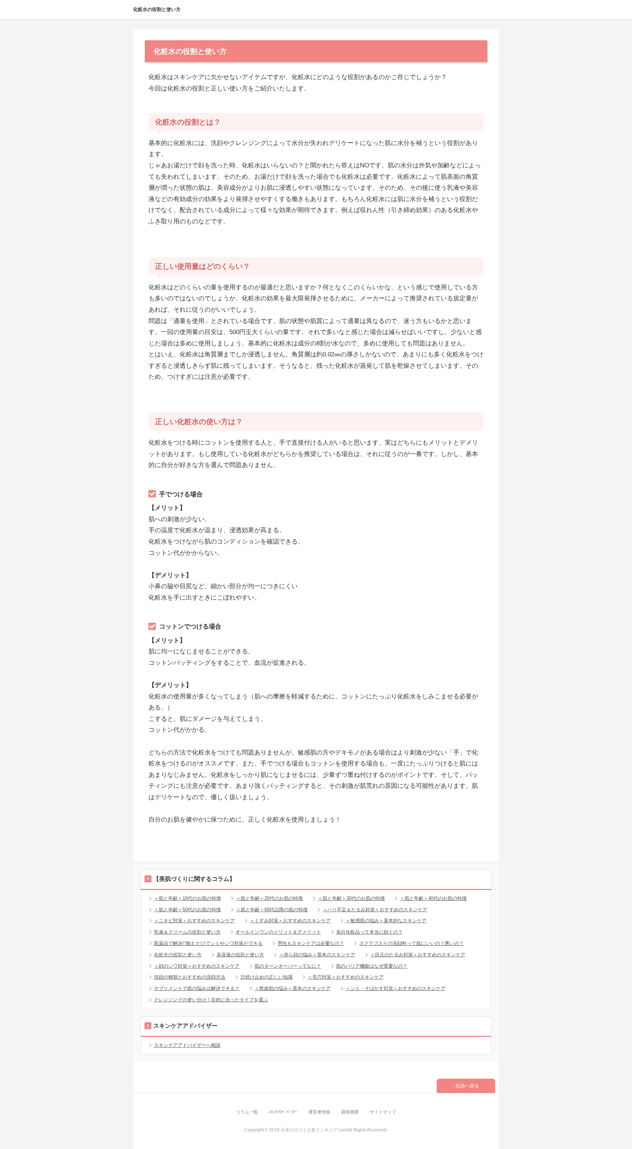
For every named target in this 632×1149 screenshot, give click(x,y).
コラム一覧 (247, 1112)
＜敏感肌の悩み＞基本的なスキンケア (386, 920)
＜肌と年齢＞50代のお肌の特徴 (187, 909)
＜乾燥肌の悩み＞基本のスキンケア (293, 988)
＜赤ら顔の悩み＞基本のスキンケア (317, 954)
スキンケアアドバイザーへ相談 (187, 1045)
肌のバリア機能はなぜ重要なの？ (371, 966)
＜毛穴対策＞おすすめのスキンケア (346, 977)
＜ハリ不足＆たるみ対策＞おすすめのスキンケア (375, 909)
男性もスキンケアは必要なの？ (311, 943)
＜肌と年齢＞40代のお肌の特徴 (433, 898)
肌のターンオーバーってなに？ (288, 966)
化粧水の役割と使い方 (157, 9)
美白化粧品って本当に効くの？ (369, 932)
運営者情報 (319, 1112)
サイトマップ (383, 1112)
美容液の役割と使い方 (240, 954)
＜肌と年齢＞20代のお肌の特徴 (269, 898)
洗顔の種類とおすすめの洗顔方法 (189, 977)
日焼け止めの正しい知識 (266, 977)
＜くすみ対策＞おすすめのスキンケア (290, 920)
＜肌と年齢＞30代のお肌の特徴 (351, 898)
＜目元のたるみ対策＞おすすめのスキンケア (417, 954)
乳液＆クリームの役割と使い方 (187, 932)
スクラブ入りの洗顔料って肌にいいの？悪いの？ (411, 943)
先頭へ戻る (467, 1086)
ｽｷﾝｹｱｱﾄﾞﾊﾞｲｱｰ (283, 1112)
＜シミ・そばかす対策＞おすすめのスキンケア (395, 988)
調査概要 (350, 1112)
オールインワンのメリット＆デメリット (278, 932)
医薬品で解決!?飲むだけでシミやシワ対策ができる (208, 943)
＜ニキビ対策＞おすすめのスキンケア (194, 920)
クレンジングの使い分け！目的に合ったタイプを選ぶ (211, 999)
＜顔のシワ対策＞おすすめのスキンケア (197, 966)
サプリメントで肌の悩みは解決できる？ (197, 988)
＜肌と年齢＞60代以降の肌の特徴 (272, 909)
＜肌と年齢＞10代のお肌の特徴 (187, 898)
